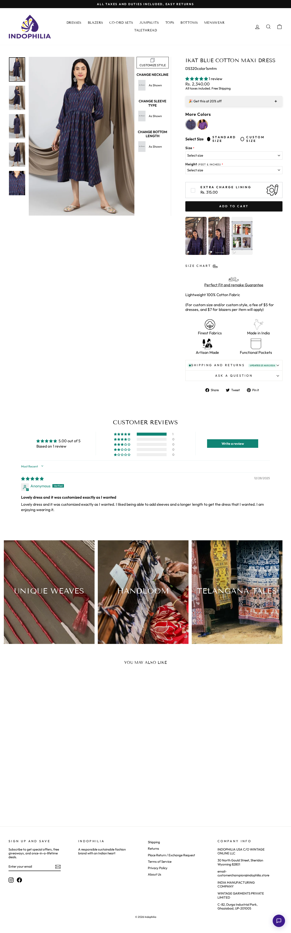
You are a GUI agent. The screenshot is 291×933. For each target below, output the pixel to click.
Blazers (95, 23)
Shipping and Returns (233, 365)
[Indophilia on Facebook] (19, 880)
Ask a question (234, 376)
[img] (32, 478)
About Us (154, 874)
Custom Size (255, 139)
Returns (153, 848)
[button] (197, 78)
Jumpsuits (149, 23)
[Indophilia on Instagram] (11, 880)
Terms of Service (159, 862)
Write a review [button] (233, 443)
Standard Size (224, 139)
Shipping (154, 842)
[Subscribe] (58, 866)
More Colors (198, 114)
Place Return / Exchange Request (171, 855)
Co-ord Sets (121, 23)
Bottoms (189, 23)
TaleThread (145, 30)
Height (203, 164)
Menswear (214, 23)
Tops (169, 23)
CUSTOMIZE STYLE (153, 65)
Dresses (73, 23)
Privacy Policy (157, 868)
